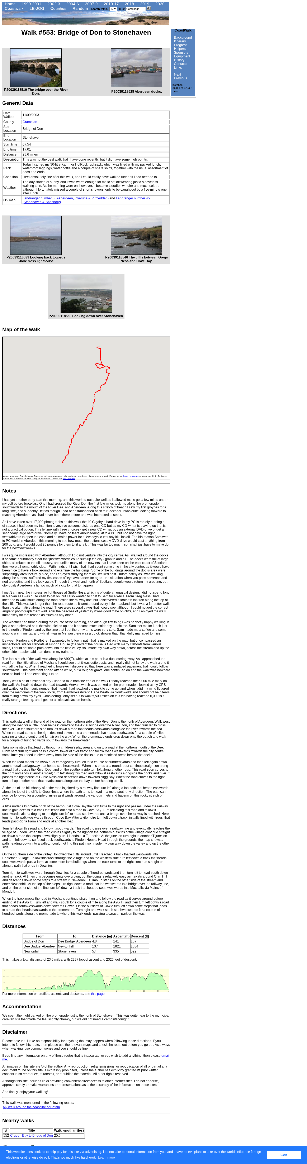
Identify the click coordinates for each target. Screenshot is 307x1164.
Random (79, 8)
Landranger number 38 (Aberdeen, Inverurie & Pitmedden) (66, 198)
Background (182, 37)
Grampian (30, 122)
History (178, 60)
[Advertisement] (183, 162)
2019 (144, 4)
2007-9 (91, 4)
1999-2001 (31, 4)
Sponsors (180, 52)
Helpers (179, 49)
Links (177, 67)
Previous (180, 78)
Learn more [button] (106, 1157)
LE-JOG (36, 8)
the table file (69, 478)
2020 (159, 4)
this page (98, 994)
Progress (180, 45)
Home (10, 4)
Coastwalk (14, 8)
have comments (130, 476)
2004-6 (72, 4)
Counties (57, 8)
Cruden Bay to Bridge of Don (31, 1135)
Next (177, 74)
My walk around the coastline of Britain (31, 1107)
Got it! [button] (284, 1155)
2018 (129, 4)
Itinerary (179, 41)
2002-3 (53, 4)
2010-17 (111, 4)
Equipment (181, 56)
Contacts (180, 64)
